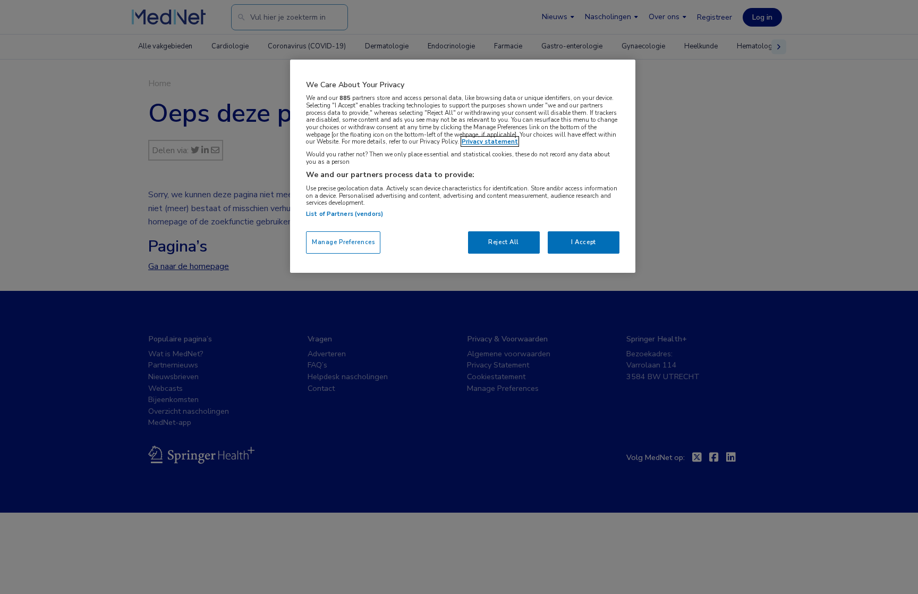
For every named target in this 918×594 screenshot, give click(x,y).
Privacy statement (490, 141)
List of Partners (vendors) (344, 214)
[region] (462, 166)
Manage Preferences (343, 242)
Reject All (503, 242)
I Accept (583, 242)
